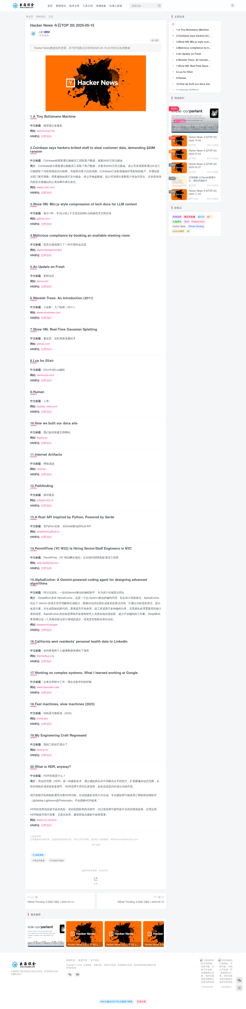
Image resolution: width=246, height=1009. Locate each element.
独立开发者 (189, 216)
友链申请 (70, 960)
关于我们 (95, 960)
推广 (209, 216)
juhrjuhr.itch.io (45, 500)
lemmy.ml (42, 750)
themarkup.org (45, 656)
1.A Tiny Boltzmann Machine (192, 29)
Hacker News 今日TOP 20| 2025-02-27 (203, 165)
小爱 (40, 32)
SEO (186, 221)
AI (188, 231)
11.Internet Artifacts (187, 90)
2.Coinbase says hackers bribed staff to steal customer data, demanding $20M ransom (194, 35)
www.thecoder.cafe (48, 687)
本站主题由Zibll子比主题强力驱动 (116, 1001)
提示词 (201, 216)
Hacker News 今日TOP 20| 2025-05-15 (62, 25)
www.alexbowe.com (49, 312)
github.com (43, 218)
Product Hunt (198, 221)
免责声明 (82, 960)
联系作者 (141, 1001)
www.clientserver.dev (49, 250)
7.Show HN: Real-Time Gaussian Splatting (194, 65)
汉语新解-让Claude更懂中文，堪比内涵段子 (202, 179)
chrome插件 (178, 231)
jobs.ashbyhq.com (47, 563)
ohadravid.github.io (48, 531)
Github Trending (196, 226)
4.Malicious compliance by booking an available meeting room (194, 47)
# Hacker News (57, 860)
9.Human (181, 77)
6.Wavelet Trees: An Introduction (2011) (194, 59)
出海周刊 (177, 221)
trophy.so (42, 437)
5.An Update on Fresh (188, 53)
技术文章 (74, 5)
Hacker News (179, 226)
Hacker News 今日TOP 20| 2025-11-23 (203, 192)
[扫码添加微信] (239, 980)
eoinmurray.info (46, 131)
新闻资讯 (61, 5)
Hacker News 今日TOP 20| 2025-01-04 (203, 152)
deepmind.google (47, 624)
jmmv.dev (42, 718)
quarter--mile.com (47, 406)
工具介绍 (88, 5)
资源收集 (101, 5)
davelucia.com (45, 375)
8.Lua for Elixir (184, 71)
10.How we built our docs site (193, 84)
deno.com (43, 281)
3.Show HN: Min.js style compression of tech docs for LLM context (194, 41)
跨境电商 (177, 216)
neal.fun (41, 469)
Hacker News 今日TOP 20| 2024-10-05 (203, 138)
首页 (50, 5)
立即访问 (46, 136)
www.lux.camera (46, 820)
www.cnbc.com (46, 187)
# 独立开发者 (39, 860)
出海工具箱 (115, 5)
